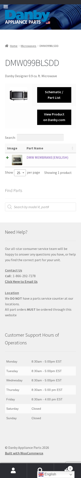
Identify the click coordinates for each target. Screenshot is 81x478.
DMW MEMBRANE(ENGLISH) (47, 157)
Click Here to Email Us (21, 281)
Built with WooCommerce (24, 453)
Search (40, 470)
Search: (10, 137)
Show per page (22, 172)
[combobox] (20, 172)
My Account (13, 470)
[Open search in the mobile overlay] (40, 207)
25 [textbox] (18, 173)
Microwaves (28, 46)
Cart (62, 467)
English (50, 474)
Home (13, 46)
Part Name (35, 148)
